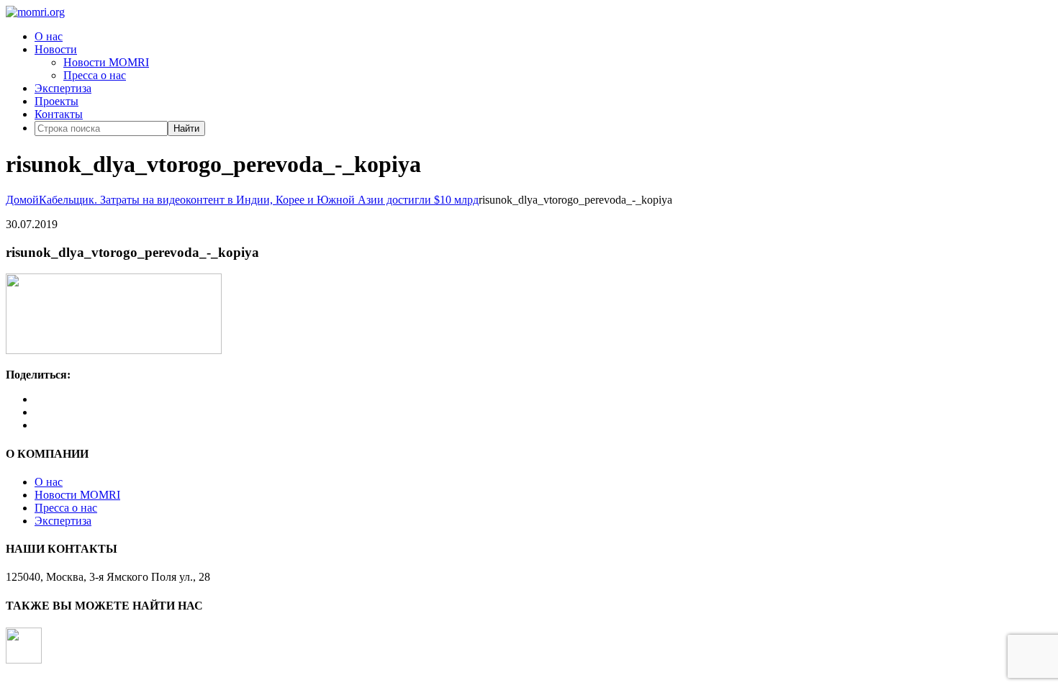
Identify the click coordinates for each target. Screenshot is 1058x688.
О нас (49, 36)
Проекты (56, 101)
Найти (186, 128)
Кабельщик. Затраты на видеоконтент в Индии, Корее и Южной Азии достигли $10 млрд (259, 200)
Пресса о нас (94, 75)
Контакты (59, 114)
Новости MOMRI (106, 62)
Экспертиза (63, 88)
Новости (56, 49)
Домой (22, 200)
